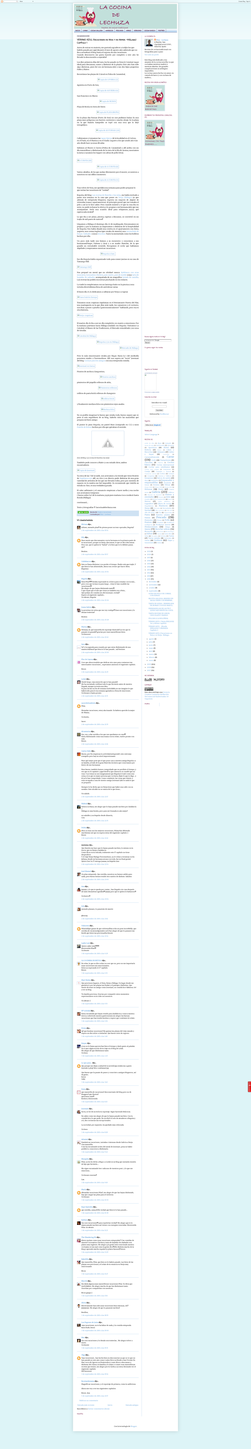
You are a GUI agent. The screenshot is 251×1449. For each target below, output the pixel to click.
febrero (152, 657)
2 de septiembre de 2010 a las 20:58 (95, 652)
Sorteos (163, 536)
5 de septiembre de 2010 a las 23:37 (94, 1396)
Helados (161, 497)
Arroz (166, 447)
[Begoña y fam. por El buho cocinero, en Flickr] (107, 254)
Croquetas (151, 476)
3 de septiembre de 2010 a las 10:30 (94, 1200)
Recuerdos (149, 531)
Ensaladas (167, 483)
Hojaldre (147, 499)
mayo (151, 648)
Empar (84, 1043)
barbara (84, 1220)
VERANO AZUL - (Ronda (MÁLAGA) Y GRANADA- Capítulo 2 (158, 628)
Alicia (83, 1303)
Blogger (134, 1426)
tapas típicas (106, 138)
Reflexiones (159, 531)
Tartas (171, 536)
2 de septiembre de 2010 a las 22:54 (94, 864)
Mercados (157, 508)
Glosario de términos (154, 495)
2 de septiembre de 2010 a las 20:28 (95, 620)
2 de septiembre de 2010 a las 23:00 (95, 879)
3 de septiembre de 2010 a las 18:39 (94, 1315)
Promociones (151, 527)
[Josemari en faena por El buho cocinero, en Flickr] (86, 366)
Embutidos (154, 480)
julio (151, 642)
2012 (149, 573)
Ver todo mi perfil (152, 55)
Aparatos (170, 445)
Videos (159, 543)
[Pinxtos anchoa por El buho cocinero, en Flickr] (108, 377)
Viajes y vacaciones (104, 512)
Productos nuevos (163, 525)
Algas (160, 443)
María (83, 1189)
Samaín (159, 534)
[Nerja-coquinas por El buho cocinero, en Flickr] (85, 315)
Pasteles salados (163, 515)
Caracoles (166, 454)
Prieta (83, 1028)
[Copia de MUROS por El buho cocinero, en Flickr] (107, 101)
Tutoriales (167, 538)
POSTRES (161, 30)
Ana (82, 886)
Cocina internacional (165, 465)
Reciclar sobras (162, 529)
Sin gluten (154, 536)
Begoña (84, 579)
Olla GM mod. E (150, 512)
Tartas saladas (154, 538)
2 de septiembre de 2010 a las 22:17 (94, 797)
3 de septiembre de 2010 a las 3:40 (94, 1082)
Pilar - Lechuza (105, 514)
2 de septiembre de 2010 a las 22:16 (94, 744)
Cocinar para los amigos (94, 361)
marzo (151, 654)
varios (147, 540)
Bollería (148, 450)
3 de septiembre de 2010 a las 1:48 (94, 1036)
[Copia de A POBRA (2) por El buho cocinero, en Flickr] (107, 80)
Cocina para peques (152, 469)
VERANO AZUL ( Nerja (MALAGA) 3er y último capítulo (161, 622)
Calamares (161, 452)
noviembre (153, 585)
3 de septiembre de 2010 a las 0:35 (94, 973)
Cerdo (153, 460)
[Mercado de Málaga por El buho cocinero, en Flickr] (129, 348)
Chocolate (149, 462)
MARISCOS (109, 30)
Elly (82, 537)
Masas (147, 508)
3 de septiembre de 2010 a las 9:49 (94, 1182)
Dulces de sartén (163, 478)
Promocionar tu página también (152, 392)
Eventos (156, 485)
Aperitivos (152, 448)
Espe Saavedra (87, 1207)
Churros (160, 462)
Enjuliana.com (85, 478)
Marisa (84, 627)
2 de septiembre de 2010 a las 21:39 (94, 724)
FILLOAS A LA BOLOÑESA (158, 618)
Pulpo (167, 527)
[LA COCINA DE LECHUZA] (150, 390)
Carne (170, 456)
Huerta (170, 499)
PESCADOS (119, 30)
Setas (147, 536)
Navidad (148, 510)
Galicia (156, 492)
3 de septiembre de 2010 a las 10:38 (94, 1213)
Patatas (147, 518)
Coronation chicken (94, 275)
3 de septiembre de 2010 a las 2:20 (94, 1056)
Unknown (85, 926)
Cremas (171, 474)
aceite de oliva (149, 443)
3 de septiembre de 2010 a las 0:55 (94, 1004)
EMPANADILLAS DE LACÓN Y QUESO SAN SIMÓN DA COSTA (161, 609)
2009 (149, 664)
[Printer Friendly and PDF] (83, 512)
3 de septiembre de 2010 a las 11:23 (94, 1230)
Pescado (161, 517)
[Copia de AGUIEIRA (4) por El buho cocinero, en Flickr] (108, 90)
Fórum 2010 (158, 487)
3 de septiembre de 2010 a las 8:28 (94, 1132)
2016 (149, 561)
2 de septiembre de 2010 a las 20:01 (95, 572)
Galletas (171, 492)
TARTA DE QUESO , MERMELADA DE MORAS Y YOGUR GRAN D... (161, 604)
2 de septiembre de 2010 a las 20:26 (95, 600)
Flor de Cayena (87, 659)
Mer (83, 1337)
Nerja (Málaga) (125, 197)
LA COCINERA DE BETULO (91, 960)
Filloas (167, 485)
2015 (149, 564)
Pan (160, 512)
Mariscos (163, 506)
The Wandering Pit (88, 1237)
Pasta (147, 515)
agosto (152, 639)
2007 (149, 670)
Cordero (162, 474)
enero (151, 660)
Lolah (83, 679)
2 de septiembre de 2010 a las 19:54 (94, 530)
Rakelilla (85, 1259)
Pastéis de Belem (84, 427)
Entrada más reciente (85, 1405)
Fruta (160, 489)
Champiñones (165, 460)
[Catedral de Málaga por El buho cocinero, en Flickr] (86, 336)
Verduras (158, 540)
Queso (148, 529)
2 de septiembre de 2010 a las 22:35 (94, 821)
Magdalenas (149, 506)
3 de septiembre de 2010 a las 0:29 (94, 953)
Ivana (83, 1089)
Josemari (85, 1109)
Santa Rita (168, 534)
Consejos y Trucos (163, 471)
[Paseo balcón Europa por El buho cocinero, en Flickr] (87, 297)
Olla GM (169, 510)
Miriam (84, 524)
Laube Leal (85, 943)
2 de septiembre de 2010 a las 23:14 (94, 919)
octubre (152, 588)
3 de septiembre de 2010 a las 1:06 (94, 1021)
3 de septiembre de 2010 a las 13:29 (94, 1252)
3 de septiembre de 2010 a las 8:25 (94, 1102)
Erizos (147, 485)
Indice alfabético (164, 501)
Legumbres (149, 504)
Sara (83, 644)
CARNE (85, 30)
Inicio (110, 1405)
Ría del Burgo (170, 531)
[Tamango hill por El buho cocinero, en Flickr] (84, 267)
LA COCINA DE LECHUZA (151, 373)
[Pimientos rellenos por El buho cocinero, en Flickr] (108, 388)
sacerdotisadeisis (88, 703)
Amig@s (168, 443)
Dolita (83, 828)
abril (151, 651)
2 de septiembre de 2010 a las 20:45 (95, 637)
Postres (148, 522)
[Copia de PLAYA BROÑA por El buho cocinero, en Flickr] (107, 112)
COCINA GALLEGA (97, 30)
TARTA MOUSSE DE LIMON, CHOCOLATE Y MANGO (159, 614)
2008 (149, 667)
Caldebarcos (86, 561)
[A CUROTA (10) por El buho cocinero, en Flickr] (84, 161)
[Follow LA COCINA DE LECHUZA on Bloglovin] (153, 426)
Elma (146, 480)
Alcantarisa (85, 731)
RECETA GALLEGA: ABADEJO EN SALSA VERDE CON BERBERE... (161, 599)
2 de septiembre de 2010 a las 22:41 (94, 838)
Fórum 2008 (148, 487)
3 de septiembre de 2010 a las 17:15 (94, 1296)
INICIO (77, 30)
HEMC (168, 497)
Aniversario (160, 445)
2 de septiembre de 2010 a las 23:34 (94, 936)
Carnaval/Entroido (152, 457)
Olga (83, 1355)
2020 (149, 554)
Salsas (149, 533)
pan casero (108, 275)
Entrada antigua (132, 1405)
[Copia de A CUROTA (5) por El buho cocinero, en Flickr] (108, 180)
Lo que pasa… (86, 1063)
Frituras (148, 489)
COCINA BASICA (149, 30)
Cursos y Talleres (164, 476)
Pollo (167, 520)
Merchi (84, 1281)
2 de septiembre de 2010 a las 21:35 (94, 696)
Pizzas (159, 520)
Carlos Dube (86, 751)
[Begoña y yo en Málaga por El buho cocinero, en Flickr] (107, 342)
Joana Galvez (86, 607)
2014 (149, 567)
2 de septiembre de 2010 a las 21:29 (94, 672)
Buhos (159, 450)
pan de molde (120, 275)
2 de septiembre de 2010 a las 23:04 (95, 899)
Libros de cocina (164, 504)
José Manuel (86, 871)
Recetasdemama (87, 1381)
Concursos (167, 469)
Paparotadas (168, 512)
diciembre (153, 582)
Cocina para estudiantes (159, 467)
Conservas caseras (151, 473)
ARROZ (128, 30)
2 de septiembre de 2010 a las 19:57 (94, 554)
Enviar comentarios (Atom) (98, 1409)
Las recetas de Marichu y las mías (106, 195)
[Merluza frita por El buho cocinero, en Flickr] (108, 409)
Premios (160, 522)
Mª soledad (85, 1011)
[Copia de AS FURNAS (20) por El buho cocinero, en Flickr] (108, 130)
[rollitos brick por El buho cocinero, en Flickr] (108, 399)
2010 (149, 579)
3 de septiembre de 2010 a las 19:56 (94, 1374)
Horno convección (158, 499)
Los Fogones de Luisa (89, 1322)
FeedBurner (164, 414)
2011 (149, 576)
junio (151, 645)
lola (82, 906)
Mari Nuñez (86, 980)
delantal (84, 1139)
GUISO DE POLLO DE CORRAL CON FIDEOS (160, 594)
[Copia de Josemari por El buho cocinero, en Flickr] (86, 470)
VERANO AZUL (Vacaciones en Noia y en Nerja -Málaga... (160, 634)
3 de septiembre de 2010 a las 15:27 (94, 1274)
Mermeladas (167, 508)
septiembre (153, 591)
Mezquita (85, 1159)
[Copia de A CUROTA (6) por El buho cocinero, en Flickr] (108, 167)
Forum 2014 (168, 487)
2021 (149, 551)
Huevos (148, 501)
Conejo (147, 471)
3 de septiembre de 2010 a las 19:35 (94, 1348)
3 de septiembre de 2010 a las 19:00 (95, 1330)
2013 (149, 570)
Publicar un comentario (88, 1401)
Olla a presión (159, 510)
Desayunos (149, 478)
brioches (101, 234)
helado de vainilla (130, 277)
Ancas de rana (149, 445)
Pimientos (149, 520)
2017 (149, 558)
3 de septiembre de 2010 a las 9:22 (94, 1152)
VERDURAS (137, 30)
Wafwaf (84, 804)
